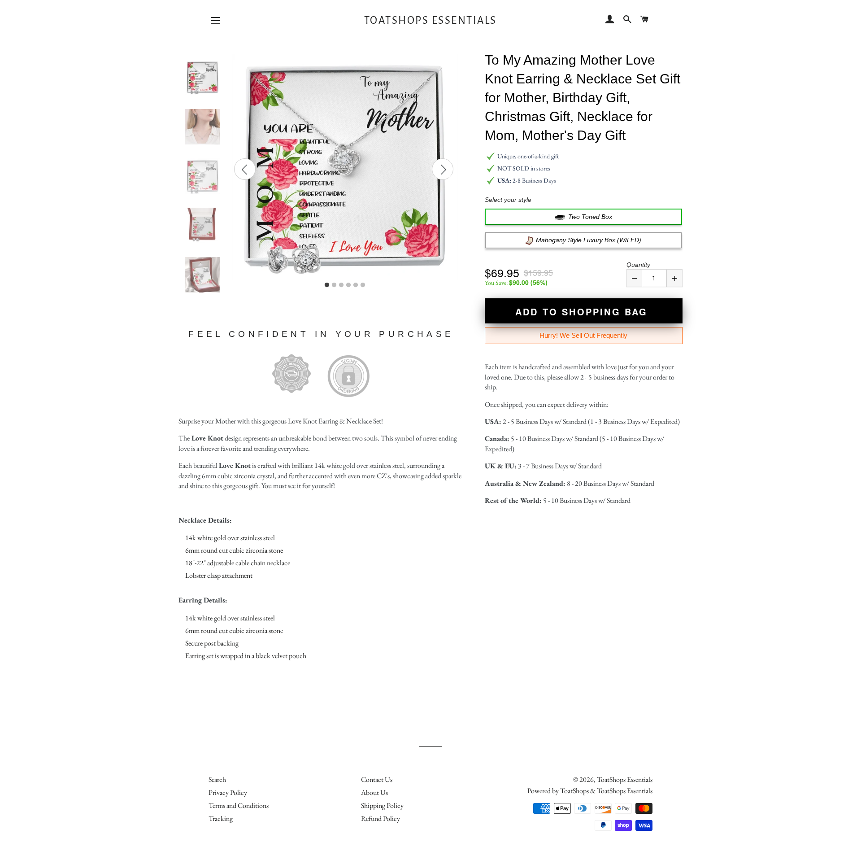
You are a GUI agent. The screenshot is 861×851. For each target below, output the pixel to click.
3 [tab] (341, 285)
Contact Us (376, 779)
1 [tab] (326, 285)
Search (217, 779)
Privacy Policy (228, 792)
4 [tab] (348, 285)
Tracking (221, 818)
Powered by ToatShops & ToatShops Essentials (589, 790)
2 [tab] (334, 285)
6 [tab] (362, 285)
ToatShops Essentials (430, 20)
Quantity (638, 264)
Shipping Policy (382, 805)
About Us (374, 792)
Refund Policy (380, 818)
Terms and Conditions (239, 805)
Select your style (508, 199)
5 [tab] (355, 285)
